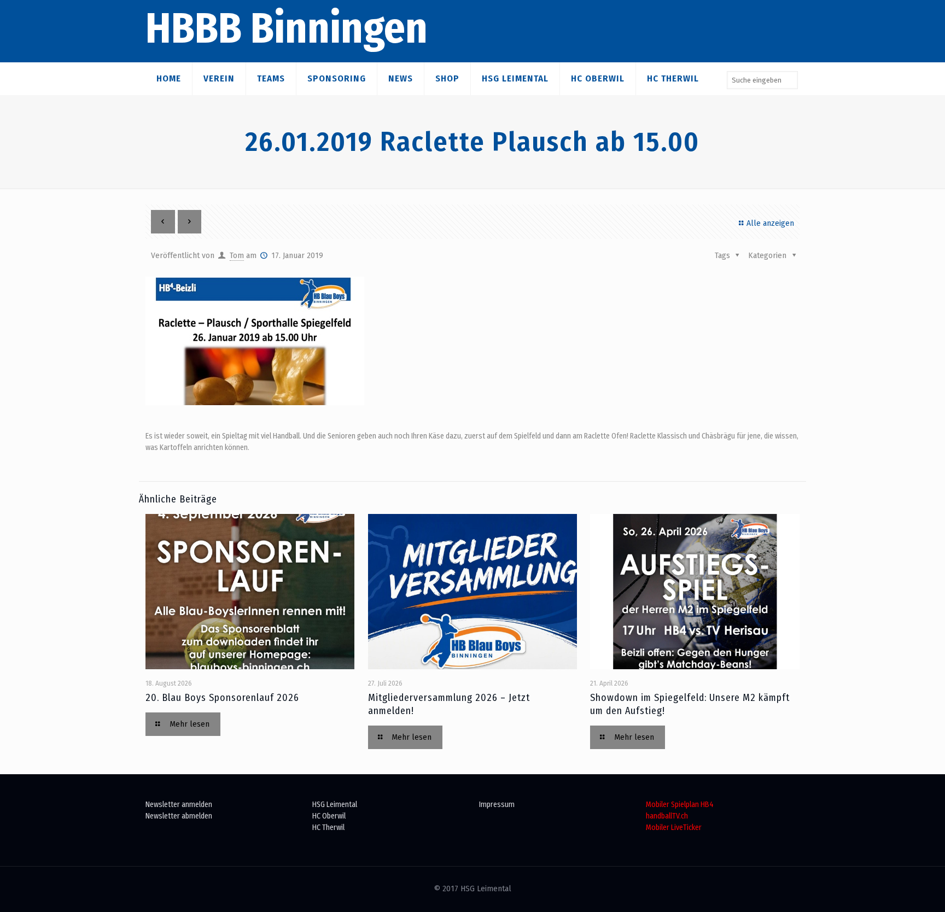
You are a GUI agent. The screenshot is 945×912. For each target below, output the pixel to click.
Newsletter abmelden (178, 816)
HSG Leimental (334, 804)
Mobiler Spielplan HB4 (680, 804)
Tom (237, 255)
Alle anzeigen (770, 223)
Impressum (497, 804)
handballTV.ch (667, 816)
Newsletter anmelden (178, 804)
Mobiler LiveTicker (674, 827)
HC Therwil (328, 827)
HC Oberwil (329, 816)
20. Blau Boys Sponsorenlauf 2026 (222, 698)
